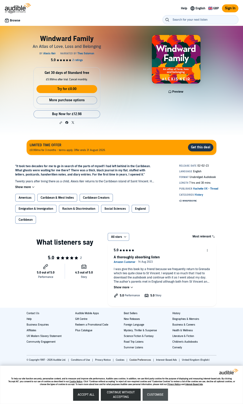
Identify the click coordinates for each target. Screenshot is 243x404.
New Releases (132, 319)
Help (29, 319)
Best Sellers (130, 313)
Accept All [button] (86, 395)
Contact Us (33, 313)
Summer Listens (133, 347)
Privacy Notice (174, 384)
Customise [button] (155, 395)
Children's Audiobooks (185, 341)
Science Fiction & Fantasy (139, 336)
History (176, 313)
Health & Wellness (182, 330)
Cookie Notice (75, 381)
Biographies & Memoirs (185, 319)
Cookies (120, 359)
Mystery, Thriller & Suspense (140, 330)
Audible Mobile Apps (87, 313)
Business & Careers (183, 324)
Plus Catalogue (83, 330)
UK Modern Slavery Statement (44, 336)
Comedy (177, 347)
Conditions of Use (81, 359)
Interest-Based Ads (194, 384)
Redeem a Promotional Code (91, 324)
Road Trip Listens (134, 341)
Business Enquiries (38, 324)
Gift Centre (81, 319)
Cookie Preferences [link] (140, 359)
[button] (60, 122)
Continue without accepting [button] (121, 395)
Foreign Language (134, 324)
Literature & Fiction (183, 336)
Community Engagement (41, 341)
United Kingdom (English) (196, 359)
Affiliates (31, 330)
